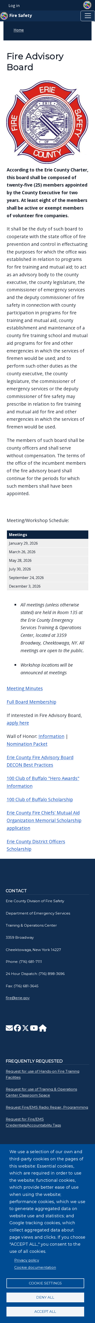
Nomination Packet (27, 744)
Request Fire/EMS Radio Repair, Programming (47, 1107)
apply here (18, 723)
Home (19, 30)
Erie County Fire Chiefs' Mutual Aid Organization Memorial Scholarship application (44, 820)
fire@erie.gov (18, 998)
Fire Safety (20, 15)
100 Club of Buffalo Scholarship (40, 799)
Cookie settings (45, 1283)
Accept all (45, 1311)
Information (51, 736)
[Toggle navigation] (87, 16)
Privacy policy (26, 1260)
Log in (14, 5)
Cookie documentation (35, 1267)
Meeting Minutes (25, 688)
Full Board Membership (31, 702)
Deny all (45, 1297)
